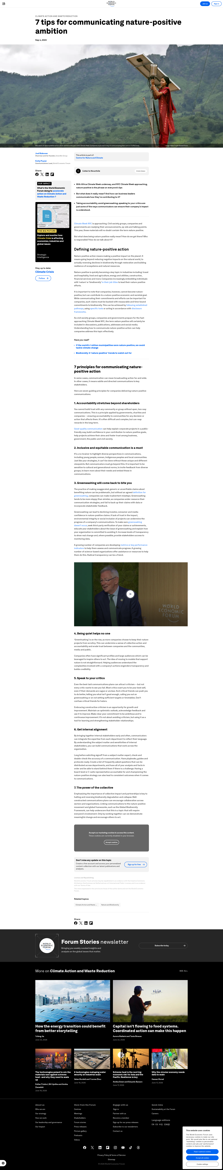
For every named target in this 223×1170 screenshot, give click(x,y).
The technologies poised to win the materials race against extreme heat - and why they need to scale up (53, 1076)
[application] (131, 594)
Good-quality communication (88, 428)
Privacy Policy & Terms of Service (111, 1155)
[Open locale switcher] (3, 1163)
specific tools (96, 308)
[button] (131, 594)
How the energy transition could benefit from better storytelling (70, 1028)
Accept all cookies (202, 1158)
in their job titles (110, 282)
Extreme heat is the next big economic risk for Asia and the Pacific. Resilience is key (128, 1074)
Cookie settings (202, 1164)
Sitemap (111, 1159)
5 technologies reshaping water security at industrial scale (90, 1073)
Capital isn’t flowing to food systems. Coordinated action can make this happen (149, 1028)
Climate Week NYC (83, 223)
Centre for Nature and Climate (89, 158)
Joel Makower (41, 153)
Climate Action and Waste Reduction (56, 16)
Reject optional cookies (202, 1152)
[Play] (78, 171)
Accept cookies (111, 842)
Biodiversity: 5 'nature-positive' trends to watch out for (104, 353)
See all (184, 971)
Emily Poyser (41, 161)
